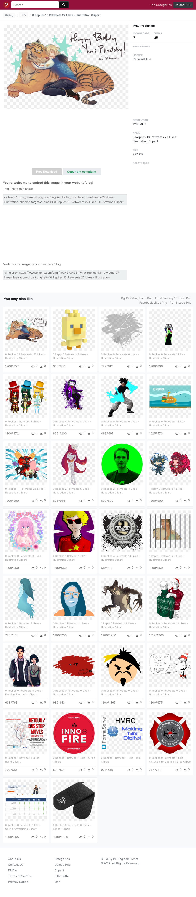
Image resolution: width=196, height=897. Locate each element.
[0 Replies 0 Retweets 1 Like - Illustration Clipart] (170, 329)
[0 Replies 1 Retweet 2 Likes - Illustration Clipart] (74, 598)
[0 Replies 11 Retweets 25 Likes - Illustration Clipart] (26, 464)
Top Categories (161, 5)
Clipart (59, 870)
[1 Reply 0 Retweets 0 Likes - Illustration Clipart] (170, 531)
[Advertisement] (66, 139)
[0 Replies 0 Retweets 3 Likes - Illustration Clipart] (26, 531)
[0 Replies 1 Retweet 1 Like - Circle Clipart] (74, 733)
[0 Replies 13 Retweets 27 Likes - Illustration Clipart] (66, 66)
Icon (57, 882)
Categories (62, 859)
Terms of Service (20, 876)
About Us (14, 859)
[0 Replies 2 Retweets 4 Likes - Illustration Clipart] (122, 464)
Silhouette (62, 876)
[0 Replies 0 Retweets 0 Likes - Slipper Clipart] (74, 800)
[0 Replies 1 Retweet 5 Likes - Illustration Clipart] (26, 598)
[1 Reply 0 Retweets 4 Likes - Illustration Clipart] (170, 464)
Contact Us (15, 864)
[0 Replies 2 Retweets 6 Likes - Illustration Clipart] (74, 464)
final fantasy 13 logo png (173, 298)
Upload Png (63, 864)
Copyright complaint (81, 171)
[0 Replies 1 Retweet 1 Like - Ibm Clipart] (122, 733)
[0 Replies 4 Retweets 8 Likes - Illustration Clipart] (74, 397)
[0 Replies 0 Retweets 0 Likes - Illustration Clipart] (122, 329)
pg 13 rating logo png (137, 298)
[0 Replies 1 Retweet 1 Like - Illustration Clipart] (74, 531)
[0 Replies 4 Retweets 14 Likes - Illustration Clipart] (122, 531)
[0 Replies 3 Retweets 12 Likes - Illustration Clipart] (170, 598)
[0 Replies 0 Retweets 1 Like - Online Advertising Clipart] (26, 800)
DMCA (12, 870)
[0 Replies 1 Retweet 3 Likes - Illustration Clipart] (26, 397)
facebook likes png (153, 302)
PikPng (9, 15)
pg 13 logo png (180, 302)
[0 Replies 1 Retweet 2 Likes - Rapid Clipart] (26, 733)
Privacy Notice (18, 882)
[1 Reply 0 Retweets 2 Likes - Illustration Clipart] (74, 329)
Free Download (46, 171)
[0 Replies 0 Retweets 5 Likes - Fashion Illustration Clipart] (26, 666)
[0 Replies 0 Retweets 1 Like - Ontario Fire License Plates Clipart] (170, 733)
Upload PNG (183, 5)
